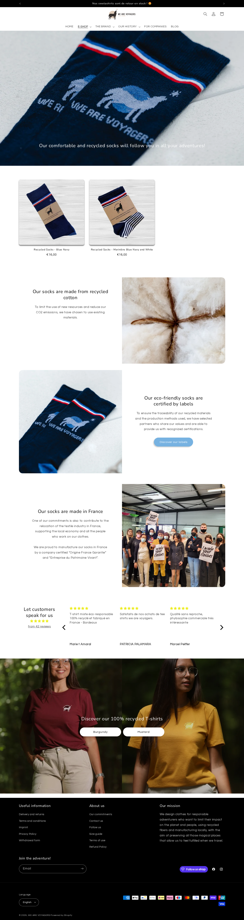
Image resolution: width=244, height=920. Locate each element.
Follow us (95, 827)
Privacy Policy (27, 834)
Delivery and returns (31, 814)
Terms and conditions (32, 821)
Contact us (96, 821)
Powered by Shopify (61, 915)
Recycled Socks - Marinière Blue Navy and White (122, 249)
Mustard (144, 731)
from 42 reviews (39, 626)
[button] (84, 27)
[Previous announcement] (20, 3)
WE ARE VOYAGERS (39, 915)
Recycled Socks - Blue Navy (51, 249)
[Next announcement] (224, 3)
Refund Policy (98, 847)
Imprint (23, 827)
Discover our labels (174, 442)
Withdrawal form (29, 840)
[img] (39, 621)
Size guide (95, 834)
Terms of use (97, 840)
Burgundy (100, 731)
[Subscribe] (82, 868)
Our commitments (100, 814)
